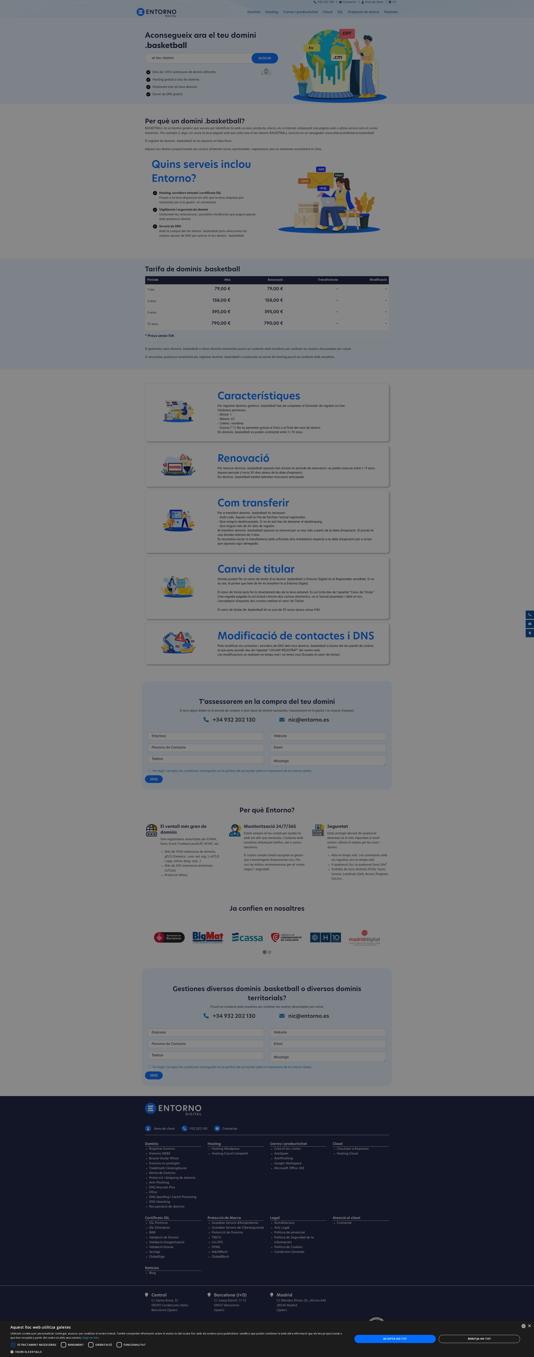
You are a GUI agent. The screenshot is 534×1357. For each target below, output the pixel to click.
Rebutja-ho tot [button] (479, 1339)
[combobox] (523, 1326)
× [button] (529, 1326)
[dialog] (267, 1339)
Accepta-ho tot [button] (395, 1339)
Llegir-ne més (90, 1337)
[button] (176, 1352)
